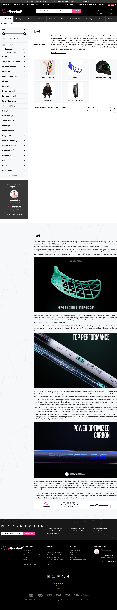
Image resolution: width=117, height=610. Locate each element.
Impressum (45, 4)
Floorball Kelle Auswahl (54, 555)
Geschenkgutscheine (29, 564)
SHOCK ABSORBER (42, 414)
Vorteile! (102, 4)
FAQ (48, 550)
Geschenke (54, 4)
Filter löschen (14, 175)
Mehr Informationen (58, 53)
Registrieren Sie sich (84, 4)
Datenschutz (74, 557)
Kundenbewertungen (58, 586)
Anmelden (29, 533)
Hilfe (48, 564)
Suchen (77, 11)
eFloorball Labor (19, 4)
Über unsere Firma (75, 550)
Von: (4, 38)
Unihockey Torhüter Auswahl (55, 560)
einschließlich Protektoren (92, 316)
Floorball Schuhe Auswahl (54, 562)
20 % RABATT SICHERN (79, 2)
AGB (71, 555)
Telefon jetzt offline (67, 4)
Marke (6, 24)
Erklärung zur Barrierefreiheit (78, 560)
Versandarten (27, 550)
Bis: (11, 38)
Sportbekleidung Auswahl (54, 557)
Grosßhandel (27, 562)
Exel (11, 24)
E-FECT (38, 407)
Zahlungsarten (27, 552)
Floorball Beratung (6, 4)
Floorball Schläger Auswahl (55, 552)
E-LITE (38, 400)
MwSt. (25, 560)
